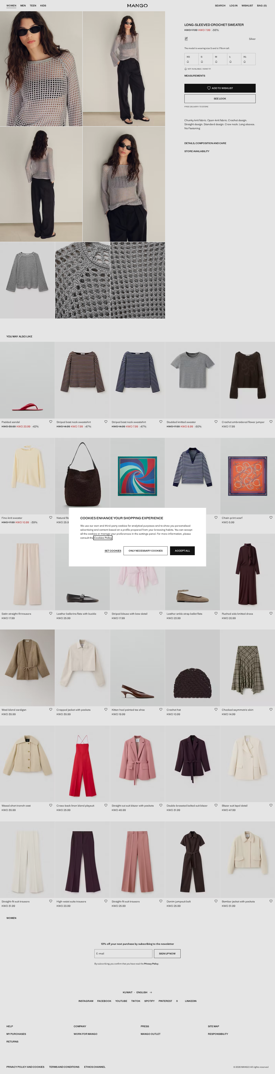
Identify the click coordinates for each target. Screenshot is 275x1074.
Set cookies (113, 550)
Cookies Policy (103, 538)
